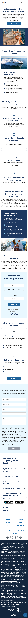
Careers (20, 519)
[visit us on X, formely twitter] (13, 537)
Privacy (20, 528)
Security (7, 530)
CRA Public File (7, 528)
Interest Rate (14, 295)
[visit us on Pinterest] (20, 537)
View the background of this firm (9, 581)
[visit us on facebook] (7, 537)
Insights (7, 522)
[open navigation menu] (25, 2)
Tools (7, 525)
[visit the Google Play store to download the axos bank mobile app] (8, 502)
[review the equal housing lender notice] (11, 615)
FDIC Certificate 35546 (18, 558)
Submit (14, 448)
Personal (5, 507)
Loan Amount (14, 283)
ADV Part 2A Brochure (12, 573)
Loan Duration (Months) (14, 289)
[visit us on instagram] (10, 537)
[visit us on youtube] (15, 537)
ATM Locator (20, 530)
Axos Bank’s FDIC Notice (10, 565)
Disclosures (20, 525)
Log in (21, 2)
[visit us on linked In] (18, 537)
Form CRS (3, 582)
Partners (5, 514)
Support (7, 519)
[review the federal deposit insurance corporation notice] (19, 615)
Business (5, 510)
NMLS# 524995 (11, 606)
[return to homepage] (4, 2)
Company (20, 522)
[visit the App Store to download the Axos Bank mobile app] (19, 502)
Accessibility (14, 533)
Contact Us (14, 23)
